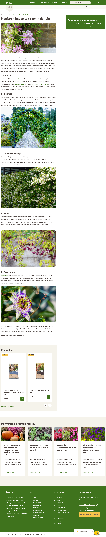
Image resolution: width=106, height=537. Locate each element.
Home (34, 498)
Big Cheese (43, 534)
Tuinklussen (44, 2)
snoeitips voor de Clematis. (40, 84)
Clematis (20, 79)
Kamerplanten (61, 508)
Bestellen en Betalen (63, 512)
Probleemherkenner (38, 517)
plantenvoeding (19, 84)
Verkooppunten (89, 7)
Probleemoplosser (62, 510)
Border (59, 505)
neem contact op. (85, 500)
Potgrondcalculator (38, 512)
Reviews (59, 523)
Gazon (58, 500)
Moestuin (59, 498)
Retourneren (60, 518)
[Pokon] (9, 6)
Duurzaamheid (37, 503)
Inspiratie (54, 2)
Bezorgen (59, 521)
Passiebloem (5, 275)
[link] (13, 377)
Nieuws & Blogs (37, 505)
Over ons (98, 7)
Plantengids (36, 515)
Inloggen (94, 3)
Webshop (64, 2)
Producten (33, 2)
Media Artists (31, 534)
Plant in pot (60, 503)
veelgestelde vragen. (91, 497)
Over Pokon (36, 500)
